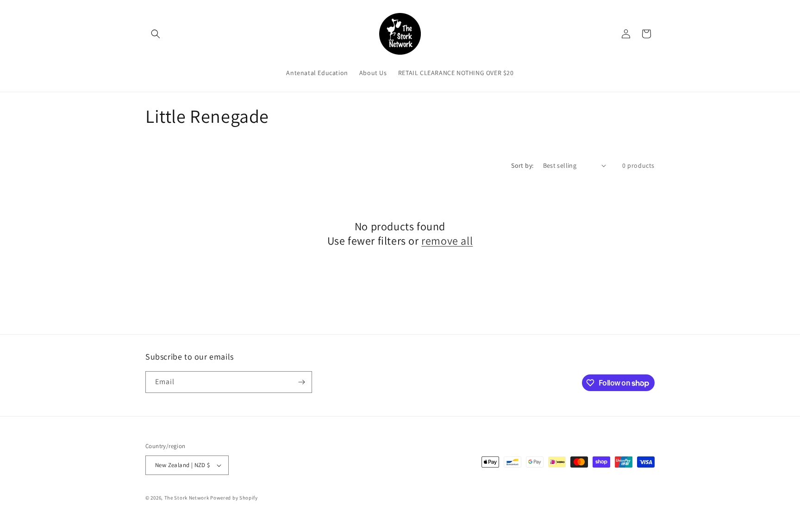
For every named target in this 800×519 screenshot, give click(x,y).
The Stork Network (186, 497)
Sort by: (522, 165)
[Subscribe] (301, 382)
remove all (447, 241)
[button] (155, 34)
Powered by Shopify (234, 497)
